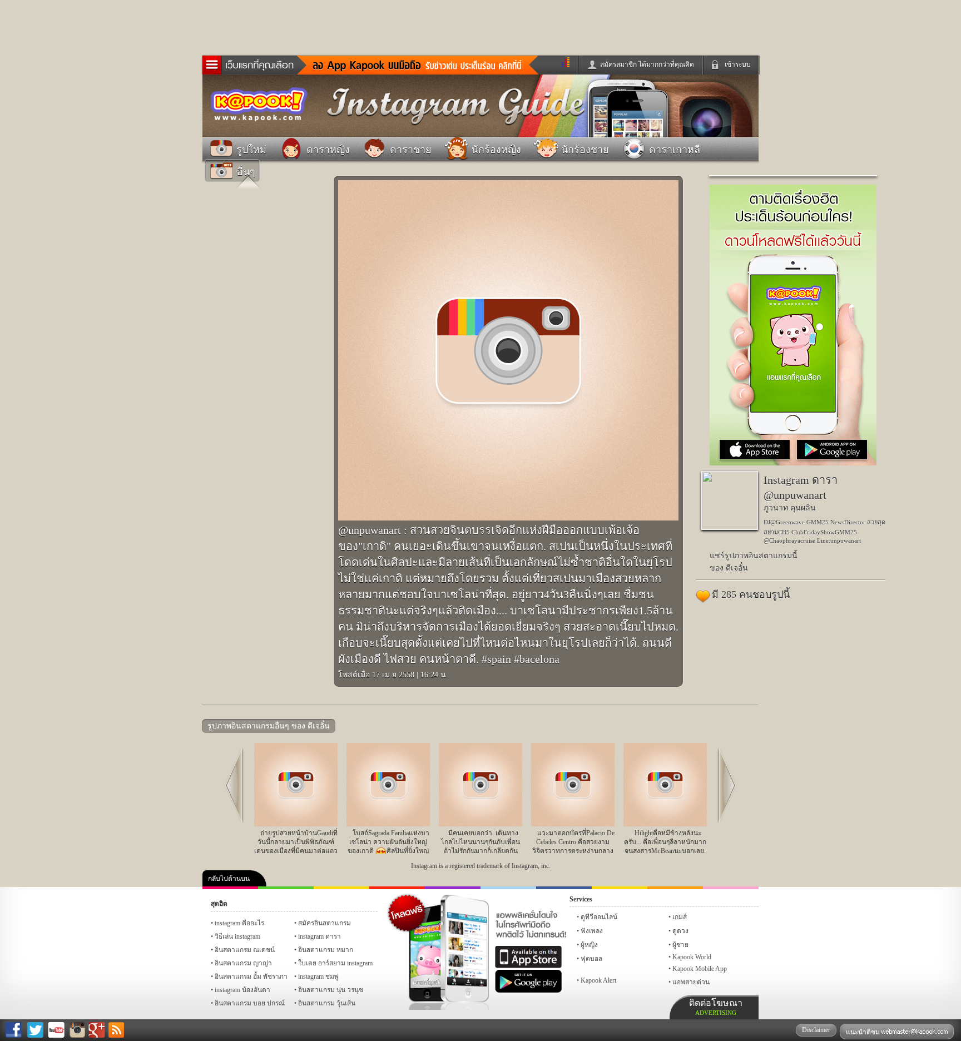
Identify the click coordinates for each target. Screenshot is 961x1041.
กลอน (564, 887)
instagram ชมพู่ (318, 976)
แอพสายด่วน (691, 982)
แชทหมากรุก (675, 887)
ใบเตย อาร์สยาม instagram (335, 963)
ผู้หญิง (589, 945)
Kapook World (691, 957)
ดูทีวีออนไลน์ (599, 917)
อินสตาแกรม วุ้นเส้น (326, 1003)
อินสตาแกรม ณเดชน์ (245, 950)
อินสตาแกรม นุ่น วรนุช (330, 990)
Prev (230, 751)
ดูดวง (680, 931)
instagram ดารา (508, 887)
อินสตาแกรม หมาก (325, 950)
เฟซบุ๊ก (397, 887)
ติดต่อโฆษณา (715, 1007)
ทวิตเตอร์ (453, 887)
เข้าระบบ (738, 64)
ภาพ (286, 887)
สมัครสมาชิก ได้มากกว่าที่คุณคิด (647, 64)
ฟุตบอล (591, 959)
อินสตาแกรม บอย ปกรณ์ (250, 1003)
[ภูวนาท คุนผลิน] (729, 525)
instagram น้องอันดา (242, 990)
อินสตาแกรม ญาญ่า (243, 963)
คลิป (230, 887)
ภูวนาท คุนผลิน (790, 508)
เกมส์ (679, 917)
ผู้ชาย (680, 945)
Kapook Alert (598, 980)
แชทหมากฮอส (619, 887)
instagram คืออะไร (239, 923)
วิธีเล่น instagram (237, 936)
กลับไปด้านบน (229, 879)
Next (730, 751)
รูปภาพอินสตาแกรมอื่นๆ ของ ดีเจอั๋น (268, 726)
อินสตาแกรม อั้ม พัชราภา (251, 976)
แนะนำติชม (863, 1032)
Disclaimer (816, 1030)
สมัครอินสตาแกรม (324, 923)
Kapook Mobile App (699, 969)
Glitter (731, 887)
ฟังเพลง (592, 931)
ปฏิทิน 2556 (341, 887)
